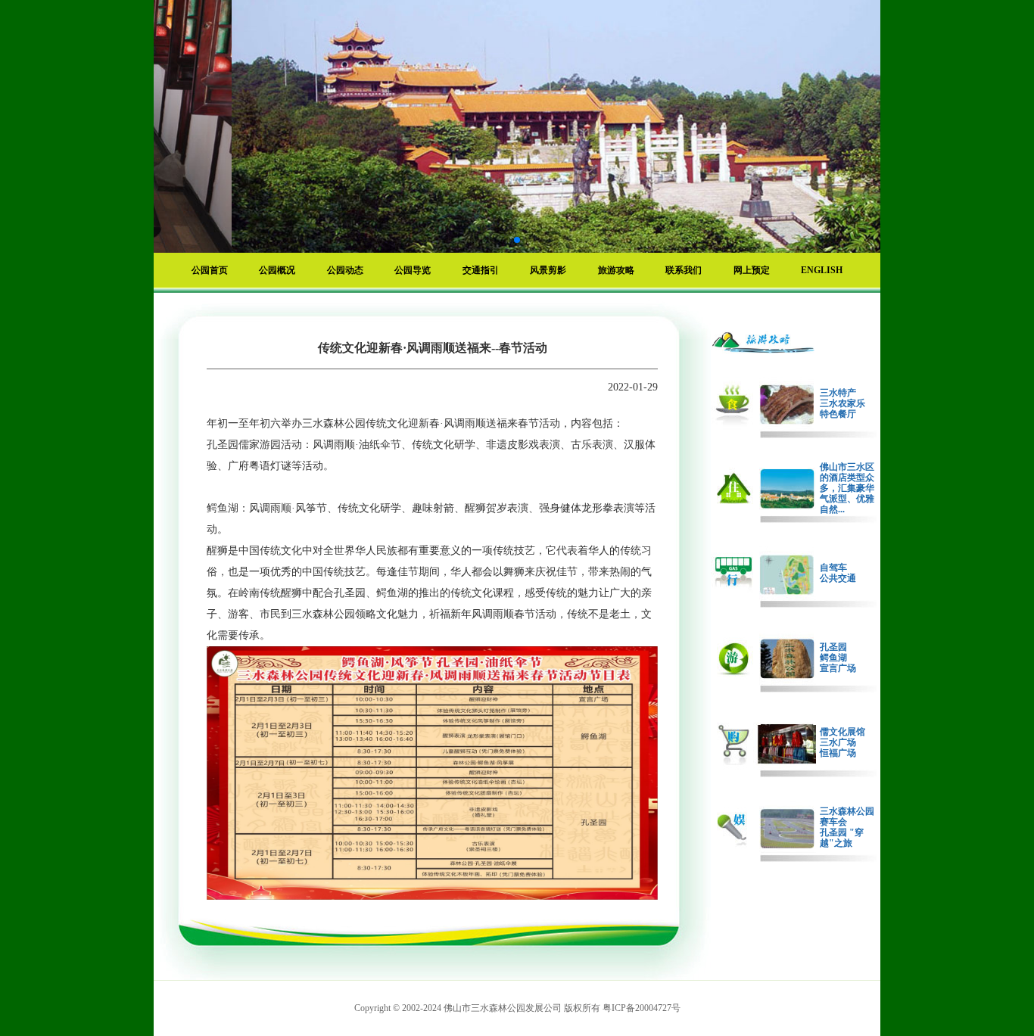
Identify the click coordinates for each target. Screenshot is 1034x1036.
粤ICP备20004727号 (642, 1008)
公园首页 (210, 270)
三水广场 (838, 742)
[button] (493, 240)
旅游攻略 (616, 270)
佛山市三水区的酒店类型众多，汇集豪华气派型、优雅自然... (847, 488)
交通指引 (480, 270)
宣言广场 (838, 668)
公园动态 (345, 270)
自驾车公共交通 (838, 572)
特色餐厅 (838, 414)
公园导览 (412, 270)
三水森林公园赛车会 (847, 816)
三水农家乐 (842, 403)
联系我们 (683, 270)
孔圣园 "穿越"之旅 (842, 837)
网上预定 (751, 270)
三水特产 (838, 392)
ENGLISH (821, 270)
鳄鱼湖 (833, 657)
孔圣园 (833, 647)
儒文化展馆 (842, 731)
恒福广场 (838, 753)
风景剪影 (548, 270)
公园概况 (277, 270)
